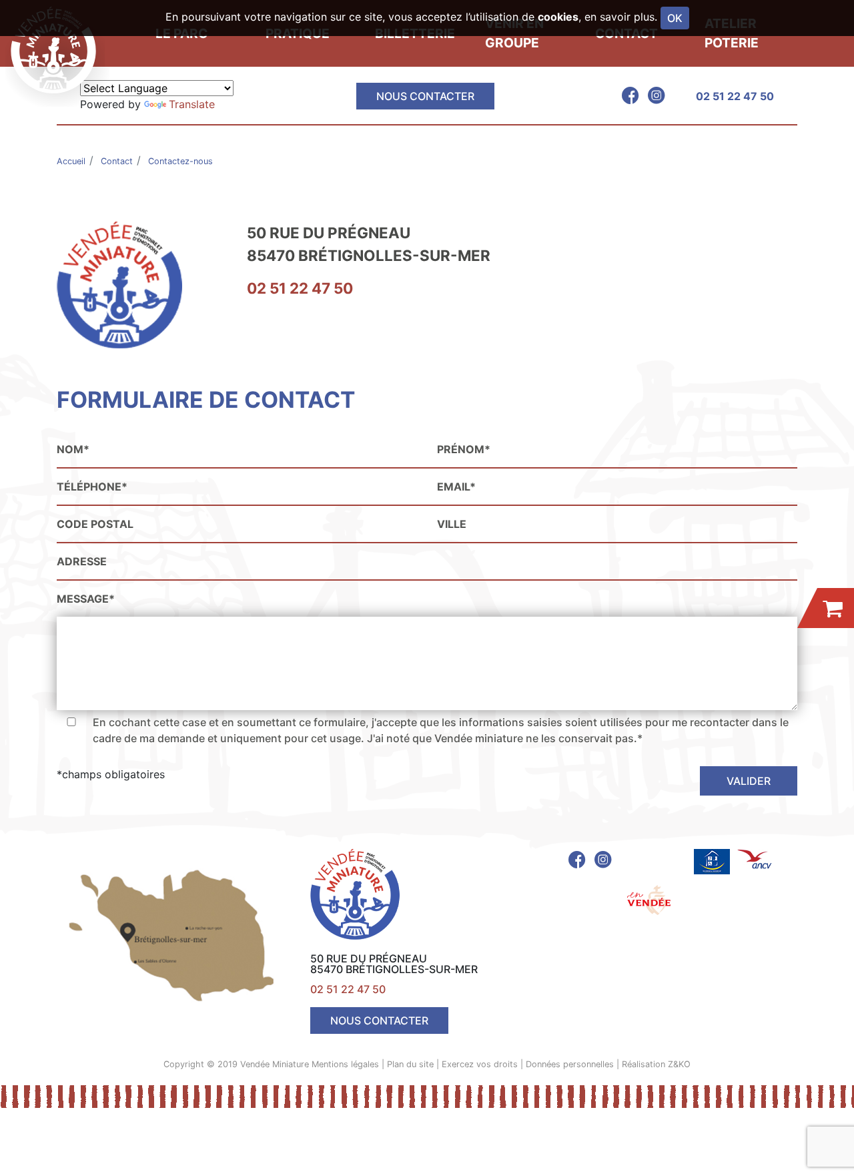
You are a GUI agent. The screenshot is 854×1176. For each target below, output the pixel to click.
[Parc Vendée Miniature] (57, 50)
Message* (86, 598)
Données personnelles (570, 1064)
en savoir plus (619, 16)
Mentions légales (345, 1064)
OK (675, 18)
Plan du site (410, 1064)
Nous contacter (425, 96)
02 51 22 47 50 (735, 96)
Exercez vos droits (480, 1064)
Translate (192, 104)
